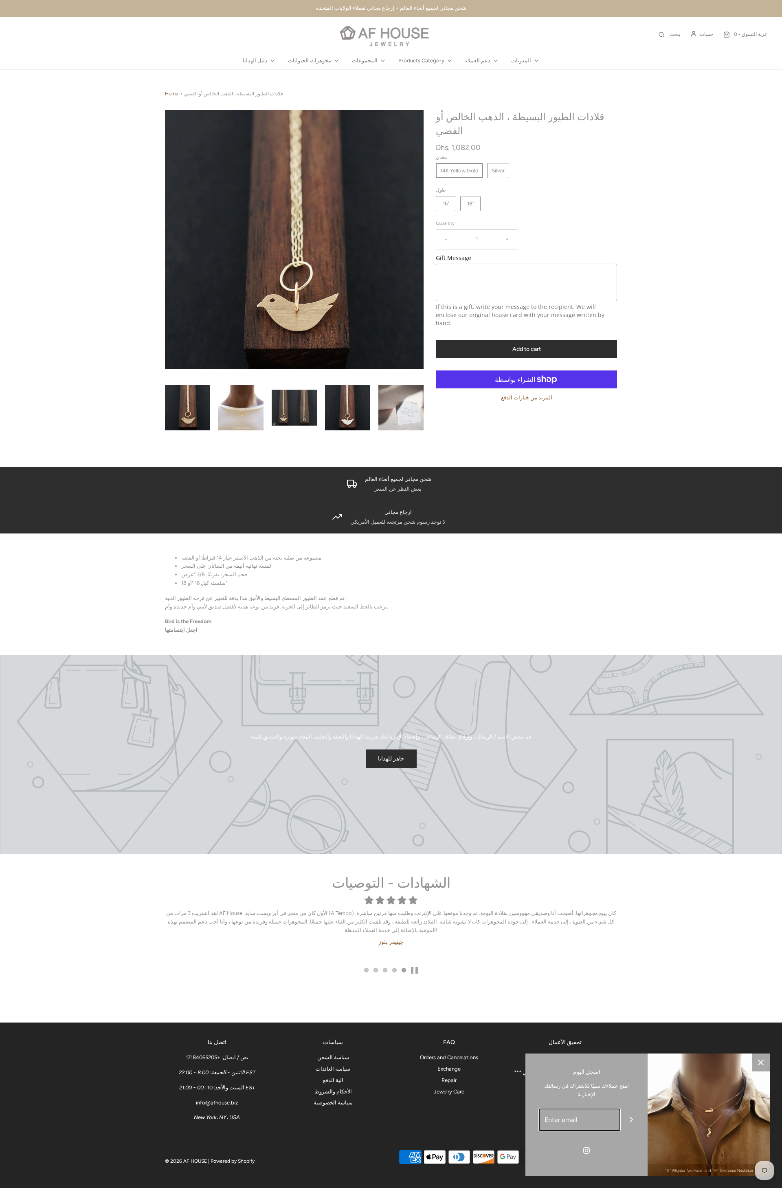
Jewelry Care (449, 1092)
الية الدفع (333, 1080)
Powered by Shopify (233, 1161)
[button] (187, 407)
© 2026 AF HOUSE (186, 1161)
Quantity (445, 223)
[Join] (631, 1120)
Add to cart (526, 349)
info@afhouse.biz (217, 1103)
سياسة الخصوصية (333, 1103)
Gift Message (453, 258)
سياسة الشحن (333, 1057)
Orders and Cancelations (449, 1057)
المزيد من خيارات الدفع (526, 398)
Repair (449, 1080)
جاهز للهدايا (391, 758)
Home (171, 94)
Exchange (449, 1069)
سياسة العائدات (333, 1069)
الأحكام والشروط (333, 1092)
